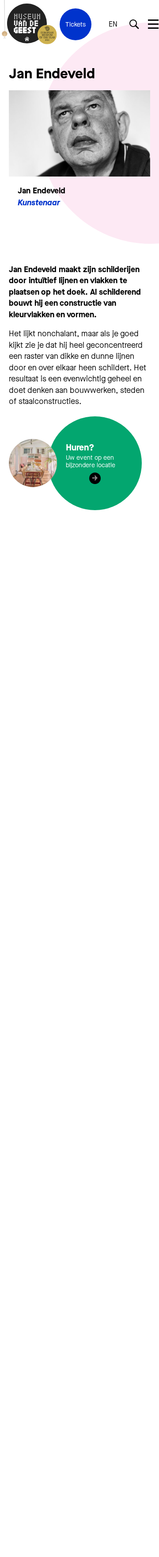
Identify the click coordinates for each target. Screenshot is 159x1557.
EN (113, 24)
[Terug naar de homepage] (27, 24)
